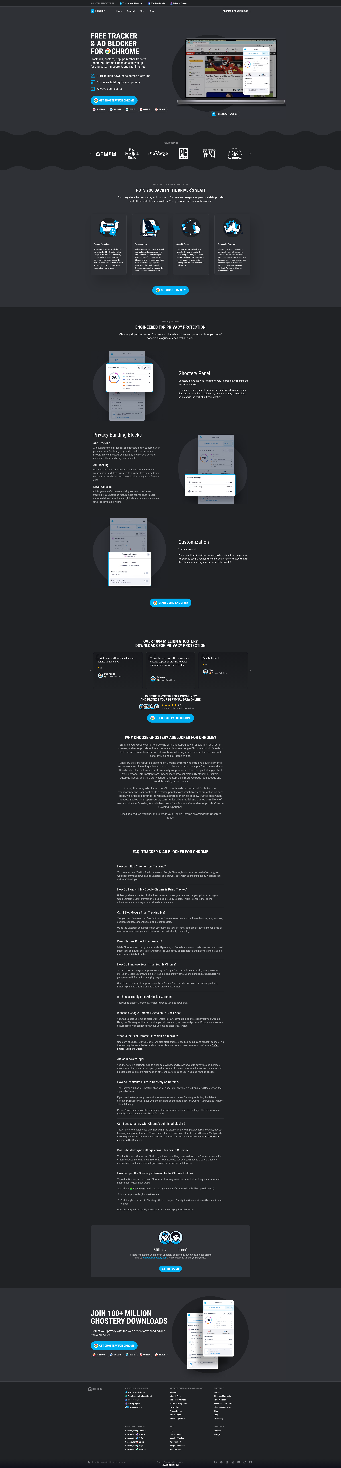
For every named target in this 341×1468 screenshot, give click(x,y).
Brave (162, 109)
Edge (132, 109)
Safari (117, 109)
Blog (142, 11)
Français (217, 1434)
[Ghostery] (98, 11)
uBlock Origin (175, 1415)
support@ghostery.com (155, 1257)
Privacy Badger (176, 1411)
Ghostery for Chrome (135, 1431)
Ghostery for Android (135, 1449)
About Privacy (175, 1449)
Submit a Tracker (177, 1438)
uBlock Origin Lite (177, 1418)
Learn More (168, 1465)
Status (217, 1392)
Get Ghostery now (173, 290)
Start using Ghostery (173, 602)
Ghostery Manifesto (222, 1396)
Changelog (218, 1418)
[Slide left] (91, 153)
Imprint (181, 1462)
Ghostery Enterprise (222, 1407)
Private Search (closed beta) (140, 1396)
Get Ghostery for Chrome (116, 100)
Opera (146, 109)
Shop (152, 11)
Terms (159, 1462)
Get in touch (170, 1268)
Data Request (175, 1442)
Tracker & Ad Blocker (132, 3)
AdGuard (173, 1392)
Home (119, 11)
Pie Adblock (175, 1407)
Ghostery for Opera (134, 1442)
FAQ (171, 1431)
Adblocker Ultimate (178, 1400)
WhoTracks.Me (158, 3)
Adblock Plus (175, 1396)
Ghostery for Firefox (135, 1434)
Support (131, 11)
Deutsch (217, 1431)
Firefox (101, 109)
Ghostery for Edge (134, 1446)
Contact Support (176, 1434)
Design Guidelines (177, 1446)
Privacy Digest (180, 3)
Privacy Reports (220, 1400)
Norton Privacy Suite (178, 1403)
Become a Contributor (235, 11)
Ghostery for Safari (134, 1438)
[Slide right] (250, 153)
